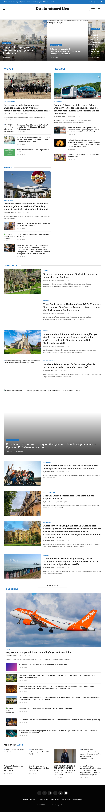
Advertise (55, 800)
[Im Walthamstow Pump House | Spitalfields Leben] (9, 152)
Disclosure (77, 800)
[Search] (101, 2)
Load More (51, 586)
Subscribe (95, 9)
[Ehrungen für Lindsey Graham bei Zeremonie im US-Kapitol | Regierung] (11, 711)
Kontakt (52, 2)
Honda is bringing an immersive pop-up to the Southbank (18, 50)
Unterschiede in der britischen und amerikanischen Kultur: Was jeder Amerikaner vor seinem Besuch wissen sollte (27, 108)
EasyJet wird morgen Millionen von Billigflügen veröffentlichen (39, 652)
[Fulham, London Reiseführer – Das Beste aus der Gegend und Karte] (22, 503)
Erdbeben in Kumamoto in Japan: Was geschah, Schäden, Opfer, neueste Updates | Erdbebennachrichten (51, 445)
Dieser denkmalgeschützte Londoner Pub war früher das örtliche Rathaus (33, 224)
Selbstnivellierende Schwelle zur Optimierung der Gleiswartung (43, 664)
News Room (9, 114)
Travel (45, 271)
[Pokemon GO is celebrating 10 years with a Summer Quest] (60, 157)
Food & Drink (8, 200)
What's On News (56, 45)
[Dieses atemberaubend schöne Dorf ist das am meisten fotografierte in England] (22, 281)
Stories (46, 301)
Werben (45, 2)
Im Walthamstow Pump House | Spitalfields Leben (33, 151)
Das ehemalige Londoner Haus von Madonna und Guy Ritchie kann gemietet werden (96, 43)
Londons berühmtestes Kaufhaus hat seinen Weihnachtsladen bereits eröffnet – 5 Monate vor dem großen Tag (59, 720)
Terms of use (43, 800)
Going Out (6, 43)
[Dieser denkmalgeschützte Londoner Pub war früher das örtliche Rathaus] (9, 226)
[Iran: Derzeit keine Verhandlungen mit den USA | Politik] (40, 756)
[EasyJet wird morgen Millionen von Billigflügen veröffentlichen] (53, 620)
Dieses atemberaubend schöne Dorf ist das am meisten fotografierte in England (71, 275)
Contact (66, 800)
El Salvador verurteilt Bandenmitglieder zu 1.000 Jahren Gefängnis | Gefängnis (65, 51)
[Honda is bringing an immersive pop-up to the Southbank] (23, 40)
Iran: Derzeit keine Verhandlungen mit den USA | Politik (39, 768)
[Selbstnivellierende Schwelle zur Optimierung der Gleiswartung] (11, 667)
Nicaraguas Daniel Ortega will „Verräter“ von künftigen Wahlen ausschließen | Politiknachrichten (32, 127)
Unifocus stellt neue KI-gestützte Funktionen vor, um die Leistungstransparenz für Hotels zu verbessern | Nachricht (33, 139)
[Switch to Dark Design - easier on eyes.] (98, 2)
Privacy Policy (29, 800)
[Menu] (4, 9)
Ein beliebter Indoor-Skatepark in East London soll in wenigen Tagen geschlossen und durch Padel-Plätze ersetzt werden (83, 130)
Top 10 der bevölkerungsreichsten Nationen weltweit (33, 235)
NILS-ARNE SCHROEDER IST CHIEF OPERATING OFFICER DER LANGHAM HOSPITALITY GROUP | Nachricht (64, 770)
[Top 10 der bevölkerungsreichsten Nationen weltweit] (9, 237)
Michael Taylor (60, 117)
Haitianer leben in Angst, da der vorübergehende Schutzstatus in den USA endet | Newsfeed (69, 366)
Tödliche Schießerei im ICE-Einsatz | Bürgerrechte (13, 768)
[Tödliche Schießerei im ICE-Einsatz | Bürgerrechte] (14, 756)
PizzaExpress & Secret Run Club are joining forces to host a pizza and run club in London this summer (70, 467)
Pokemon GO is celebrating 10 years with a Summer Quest (83, 156)
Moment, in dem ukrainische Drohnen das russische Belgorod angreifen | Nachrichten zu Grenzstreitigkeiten (90, 770)
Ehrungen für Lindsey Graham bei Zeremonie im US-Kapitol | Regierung (45, 709)
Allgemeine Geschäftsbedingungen (30, 2)
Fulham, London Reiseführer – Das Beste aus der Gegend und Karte (68, 497)
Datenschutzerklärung (11, 2)
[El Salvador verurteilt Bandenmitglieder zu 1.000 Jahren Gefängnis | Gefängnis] (67, 40)
